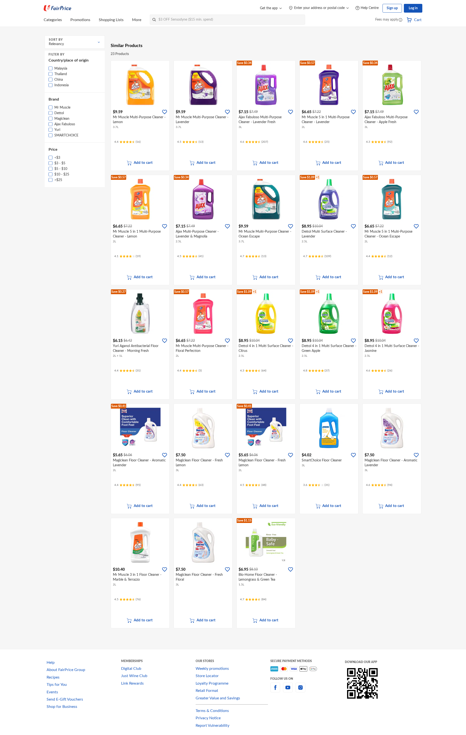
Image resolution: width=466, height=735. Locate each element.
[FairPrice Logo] (57, 8)
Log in (413, 8)
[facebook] (275, 690)
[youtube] (288, 690)
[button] (400, 20)
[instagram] (300, 690)
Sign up (392, 8)
